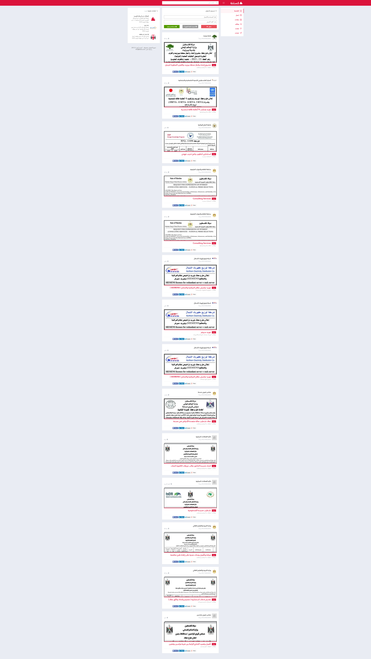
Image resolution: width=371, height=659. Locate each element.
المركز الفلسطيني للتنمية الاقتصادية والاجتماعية (194, 80)
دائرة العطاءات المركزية (203, 436)
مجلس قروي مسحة (204, 392)
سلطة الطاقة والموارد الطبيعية (200, 169)
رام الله (165, 38)
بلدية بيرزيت (207, 35)
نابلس (165, 127)
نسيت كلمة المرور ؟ (190, 26)
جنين (165, 617)
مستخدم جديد (171, 26)
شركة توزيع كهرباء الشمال (202, 258)
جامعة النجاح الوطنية (204, 124)
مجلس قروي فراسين (204, 614)
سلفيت (165, 395)
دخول (209, 26)
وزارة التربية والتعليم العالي (202, 525)
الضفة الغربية (167, 484)
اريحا (165, 439)
